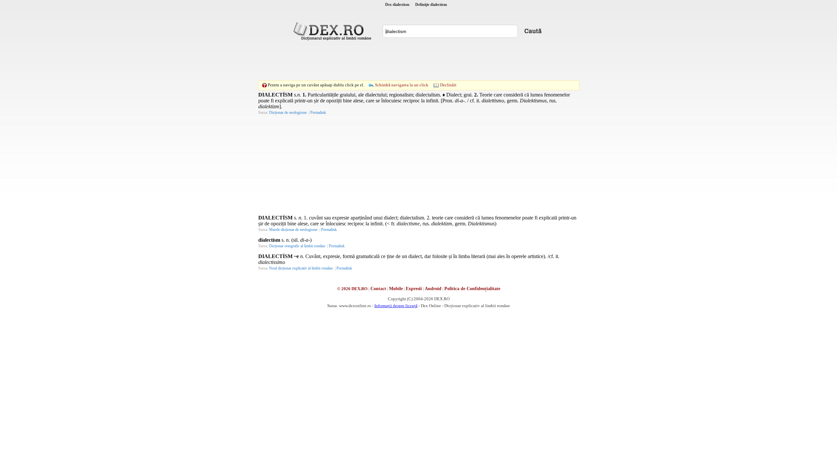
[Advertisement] (418, 60)
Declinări (448, 84)
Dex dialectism (397, 4)
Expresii (414, 288)
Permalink (318, 112)
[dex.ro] (333, 31)
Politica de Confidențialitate (472, 288)
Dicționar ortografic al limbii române (297, 246)
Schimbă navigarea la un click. (402, 84)
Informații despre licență (396, 305)
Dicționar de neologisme (288, 112)
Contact (378, 288)
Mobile (396, 288)
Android (433, 288)
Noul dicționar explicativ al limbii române (301, 268)
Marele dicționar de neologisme (293, 229)
